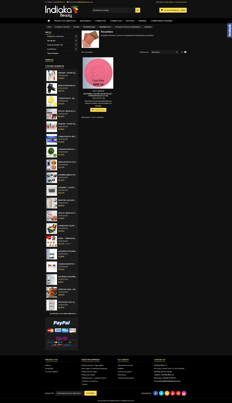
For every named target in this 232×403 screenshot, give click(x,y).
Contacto (159, 359)
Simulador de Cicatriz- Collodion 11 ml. (67, 162)
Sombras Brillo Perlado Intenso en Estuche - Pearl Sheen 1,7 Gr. (67, 175)
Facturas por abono (125, 372)
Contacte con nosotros (90, 381)
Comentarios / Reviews (161, 21)
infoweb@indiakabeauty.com (83, 2)
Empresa (142, 21)
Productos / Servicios (64, 21)
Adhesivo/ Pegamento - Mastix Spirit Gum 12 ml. (67, 277)
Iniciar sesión (168, 2)
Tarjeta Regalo (52, 53)
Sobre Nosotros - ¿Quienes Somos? (94, 378)
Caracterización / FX (55, 45)
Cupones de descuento (126, 378)
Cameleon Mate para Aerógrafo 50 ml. (67, 264)
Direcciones (122, 375)
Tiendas (84, 384)
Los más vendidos (54, 66)
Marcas (49, 60)
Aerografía (85, 21)
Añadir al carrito (98, 110)
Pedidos (121, 368)
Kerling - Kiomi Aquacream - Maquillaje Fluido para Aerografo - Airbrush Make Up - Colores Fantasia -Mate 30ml (67, 124)
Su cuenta (123, 359)
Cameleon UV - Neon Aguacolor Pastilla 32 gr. (67, 98)
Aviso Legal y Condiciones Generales (94, 368)
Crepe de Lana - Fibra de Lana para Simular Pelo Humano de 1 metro (67, 289)
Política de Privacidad (89, 372)
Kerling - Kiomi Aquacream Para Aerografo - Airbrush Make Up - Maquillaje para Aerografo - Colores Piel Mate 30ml (67, 73)
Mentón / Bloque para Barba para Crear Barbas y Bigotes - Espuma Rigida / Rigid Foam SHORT (67, 200)
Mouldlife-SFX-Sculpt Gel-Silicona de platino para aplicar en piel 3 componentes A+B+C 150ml (67, 302)
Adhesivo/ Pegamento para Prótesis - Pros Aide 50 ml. (67, 251)
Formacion (100, 21)
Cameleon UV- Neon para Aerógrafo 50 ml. (67, 136)
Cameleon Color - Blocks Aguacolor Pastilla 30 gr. (67, 226)
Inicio (48, 32)
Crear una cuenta (180, 2)
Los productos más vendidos (64, 314)
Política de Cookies (88, 375)
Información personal (125, 365)
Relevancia (165, 52)
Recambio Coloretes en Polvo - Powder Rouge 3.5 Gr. (98, 95)
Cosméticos (116, 21)
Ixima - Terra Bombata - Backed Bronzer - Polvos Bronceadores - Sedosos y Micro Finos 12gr (67, 238)
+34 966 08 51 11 (59, 2)
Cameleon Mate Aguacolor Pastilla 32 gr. (67, 149)
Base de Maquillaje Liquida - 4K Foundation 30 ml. (67, 85)
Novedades (49, 368)
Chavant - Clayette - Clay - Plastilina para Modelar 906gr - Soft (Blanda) (67, 187)
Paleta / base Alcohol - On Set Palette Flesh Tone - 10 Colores (67, 213)
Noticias (130, 21)
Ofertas (48, 365)
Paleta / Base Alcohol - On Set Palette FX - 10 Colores (67, 111)
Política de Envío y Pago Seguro (93, 365)
